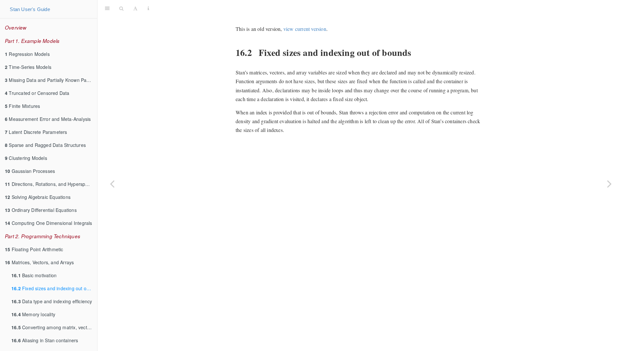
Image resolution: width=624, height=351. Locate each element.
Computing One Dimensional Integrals (48, 223)
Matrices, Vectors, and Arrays (39, 262)
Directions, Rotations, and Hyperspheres (51, 184)
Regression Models (27, 54)
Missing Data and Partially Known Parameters (51, 80)
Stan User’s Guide (387, 8)
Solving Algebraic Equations (38, 197)
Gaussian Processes (30, 171)
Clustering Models (26, 158)
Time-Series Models (28, 67)
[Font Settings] (135, 8)
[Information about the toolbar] (148, 8)
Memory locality (33, 314)
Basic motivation (34, 275)
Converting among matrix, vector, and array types (54, 327)
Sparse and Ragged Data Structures (45, 145)
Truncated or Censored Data (37, 93)
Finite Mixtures (22, 106)
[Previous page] (112, 183)
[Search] (121, 8)
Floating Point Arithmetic (34, 249)
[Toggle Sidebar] (107, 8)
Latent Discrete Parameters (36, 132)
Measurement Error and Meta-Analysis (48, 119)
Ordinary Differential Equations (41, 210)
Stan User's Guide (30, 9)
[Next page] (609, 183)
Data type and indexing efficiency (51, 301)
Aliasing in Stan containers (44, 340)
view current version (304, 28)
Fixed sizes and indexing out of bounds (54, 288)
